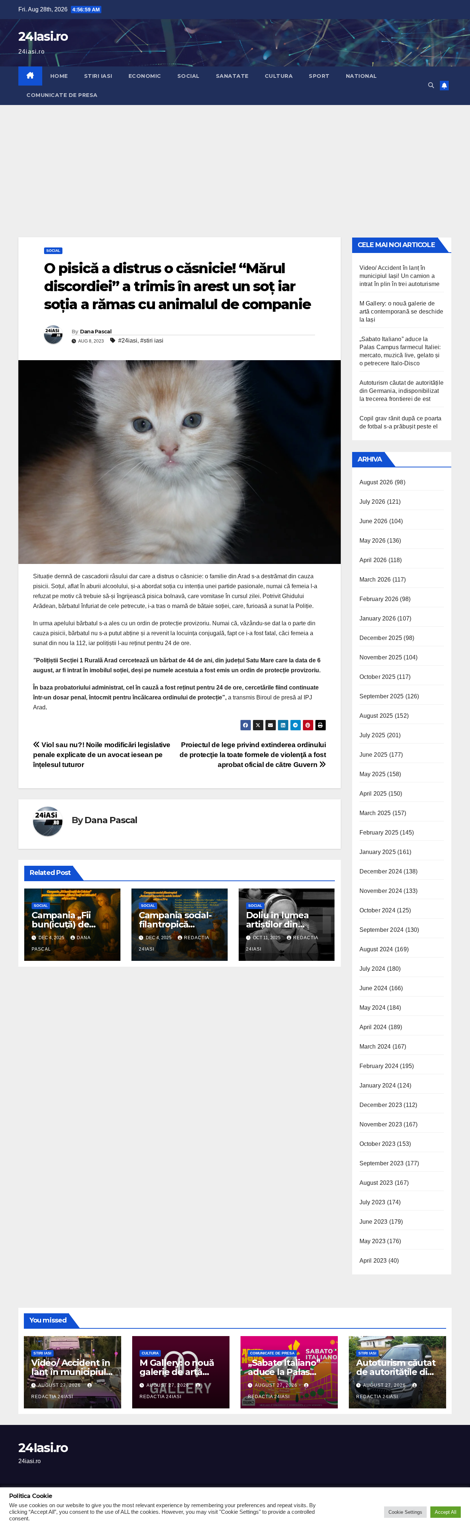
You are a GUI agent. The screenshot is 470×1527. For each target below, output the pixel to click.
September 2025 (381, 696)
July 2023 (372, 1202)
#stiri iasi (151, 340)
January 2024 (377, 1085)
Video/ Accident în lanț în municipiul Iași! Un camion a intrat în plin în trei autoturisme (399, 276)
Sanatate (232, 76)
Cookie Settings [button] (405, 1512)
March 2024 (375, 1046)
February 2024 (379, 1066)
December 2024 (380, 871)
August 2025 (376, 716)
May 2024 (372, 1008)
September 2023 (381, 1163)
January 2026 (377, 618)
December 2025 (380, 638)
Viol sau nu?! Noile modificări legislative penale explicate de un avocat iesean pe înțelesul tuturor (101, 754)
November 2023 (380, 1124)
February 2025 (379, 832)
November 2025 (380, 657)
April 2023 (373, 1261)
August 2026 (376, 482)
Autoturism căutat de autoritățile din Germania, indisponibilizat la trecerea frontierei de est (401, 391)
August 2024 (376, 949)
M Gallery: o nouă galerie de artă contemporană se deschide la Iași (401, 311)
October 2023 (377, 1144)
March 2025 (375, 813)
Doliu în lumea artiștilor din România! (277, 924)
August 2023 (376, 1183)
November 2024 (380, 891)
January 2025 (377, 852)
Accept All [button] (445, 1512)
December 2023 (380, 1105)
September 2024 (381, 930)
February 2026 (379, 599)
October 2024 (377, 910)
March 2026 (375, 579)
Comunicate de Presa (62, 95)
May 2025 (372, 774)
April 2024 (373, 1027)
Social (188, 76)
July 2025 (372, 735)
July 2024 (372, 969)
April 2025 (373, 793)
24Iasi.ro (43, 36)
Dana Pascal (95, 331)
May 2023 (372, 1241)
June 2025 (373, 755)
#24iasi (127, 340)
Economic (145, 76)
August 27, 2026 (60, 1385)
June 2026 (373, 521)
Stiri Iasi (98, 76)
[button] (431, 85)
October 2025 (377, 677)
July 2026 (372, 502)
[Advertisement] (235, 160)
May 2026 (372, 541)
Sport (319, 76)
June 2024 (373, 988)
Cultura (279, 76)
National (361, 76)
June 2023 (373, 1222)
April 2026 (373, 560)
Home (59, 76)
